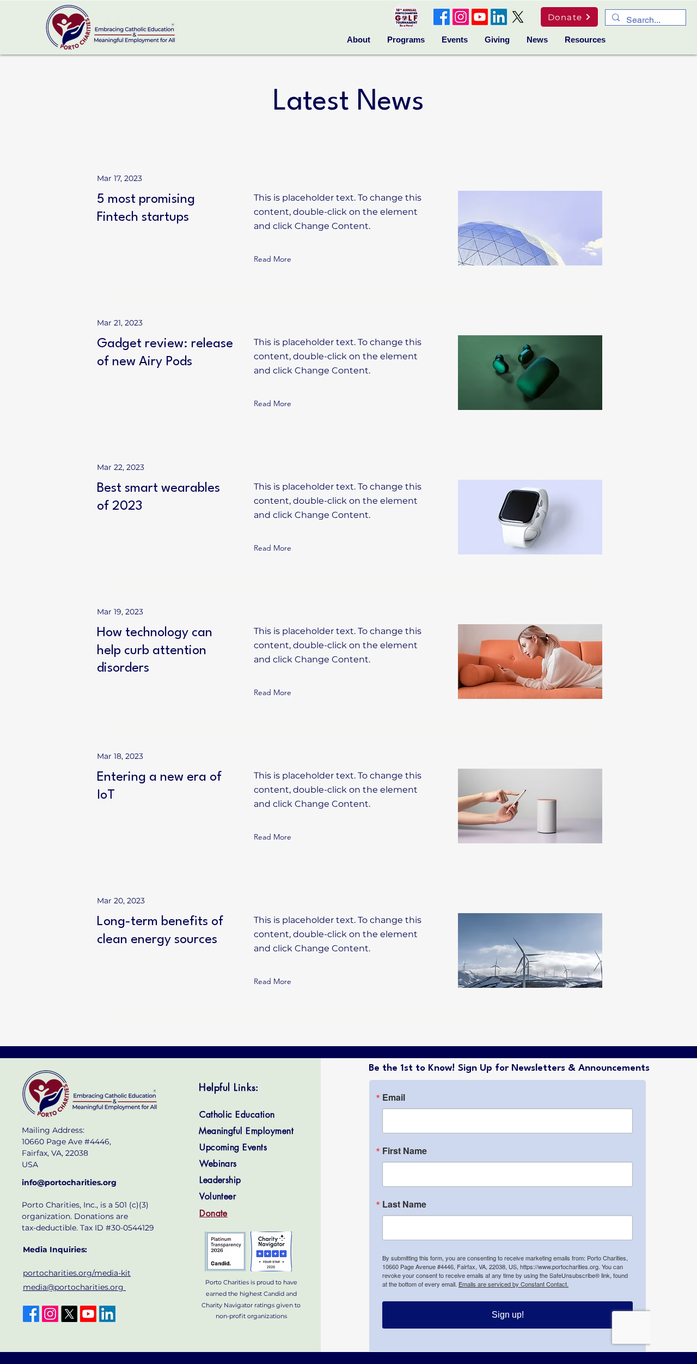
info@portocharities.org (69, 1182)
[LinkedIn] (499, 17)
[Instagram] (461, 17)
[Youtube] (480, 17)
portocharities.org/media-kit (77, 1273)
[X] (518, 17)
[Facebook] (441, 17)
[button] (358, 39)
